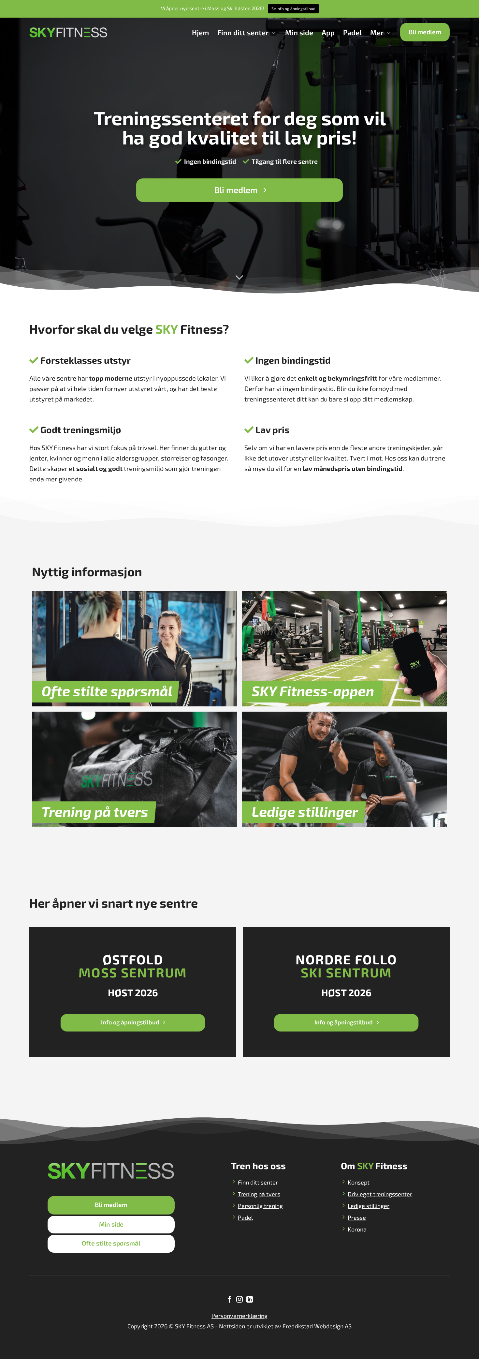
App (328, 32)
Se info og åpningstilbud (293, 8)
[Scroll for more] (239, 277)
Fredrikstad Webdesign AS (317, 1326)
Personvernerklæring (239, 1315)
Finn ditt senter (243, 32)
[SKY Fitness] (68, 32)
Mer (377, 32)
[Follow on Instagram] (239, 1300)
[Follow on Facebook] (229, 1300)
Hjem (200, 32)
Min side (299, 32)
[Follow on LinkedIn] (249, 1300)
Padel (352, 32)
